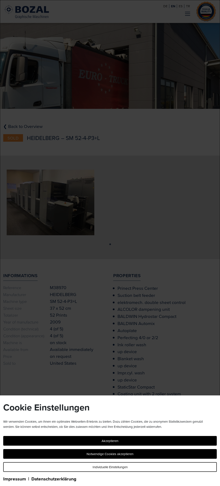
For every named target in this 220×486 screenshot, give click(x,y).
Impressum (14, 478)
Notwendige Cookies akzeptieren (110, 454)
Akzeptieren (110, 441)
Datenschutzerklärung (53, 478)
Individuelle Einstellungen (110, 467)
